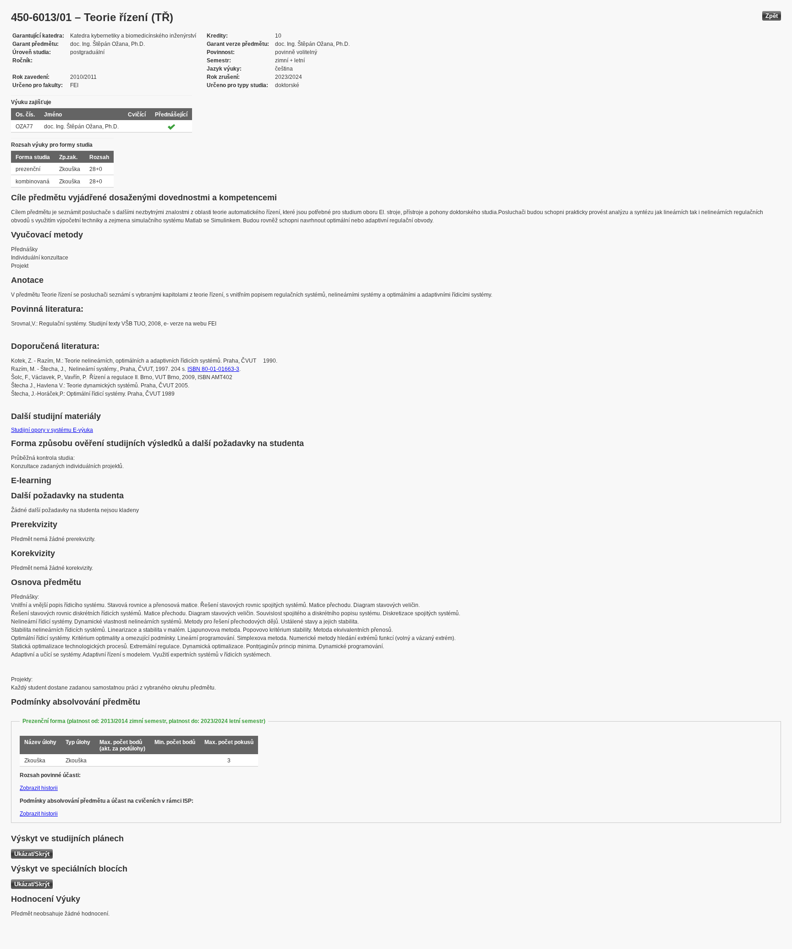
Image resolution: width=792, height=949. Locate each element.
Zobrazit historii (39, 788)
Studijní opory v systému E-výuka (52, 430)
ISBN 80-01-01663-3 (213, 369)
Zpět (771, 15)
